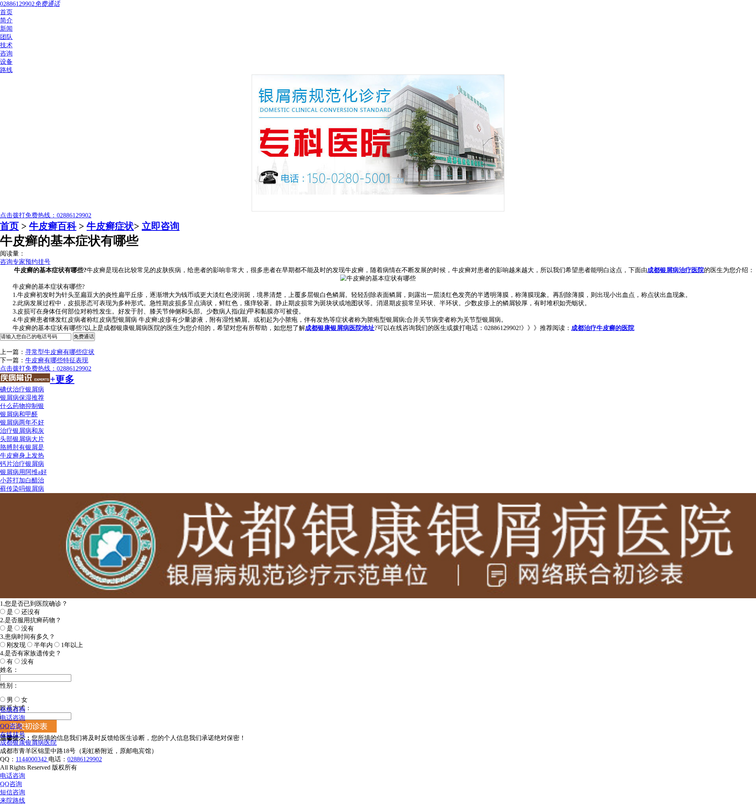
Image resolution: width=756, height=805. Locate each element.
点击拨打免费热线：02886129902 (45, 215)
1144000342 (32, 759)
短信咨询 (12, 792)
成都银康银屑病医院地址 (339, 328)
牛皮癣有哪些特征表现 (56, 360)
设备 (6, 61)
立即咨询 (161, 226)
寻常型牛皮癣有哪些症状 (59, 352)
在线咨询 (12, 709)
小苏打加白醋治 (22, 480)
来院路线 (12, 800)
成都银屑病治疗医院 (675, 270)
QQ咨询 (11, 726)
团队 (6, 36)
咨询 (6, 53)
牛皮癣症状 (110, 226)
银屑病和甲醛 (19, 414)
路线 (6, 70)
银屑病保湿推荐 (22, 397)
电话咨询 (12, 717)
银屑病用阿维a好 (23, 472)
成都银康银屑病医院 (28, 742)
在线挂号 (12, 734)
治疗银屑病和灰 (22, 430)
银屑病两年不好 (22, 422)
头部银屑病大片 (22, 439)
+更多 (62, 379)
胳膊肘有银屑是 (22, 447)
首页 (6, 12)
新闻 (6, 28)
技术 (6, 45)
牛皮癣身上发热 (22, 455)
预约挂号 (37, 261)
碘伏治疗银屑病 (22, 389)
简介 (6, 20)
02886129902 (84, 759)
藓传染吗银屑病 (22, 488)
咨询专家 (12, 261)
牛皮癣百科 (52, 226)
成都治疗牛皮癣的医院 (602, 328)
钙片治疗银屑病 (22, 463)
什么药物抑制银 (22, 405)
